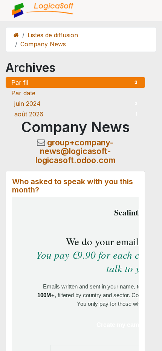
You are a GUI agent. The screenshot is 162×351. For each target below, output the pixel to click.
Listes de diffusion (53, 35)
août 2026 (76, 114)
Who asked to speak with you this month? (72, 185)
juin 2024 (76, 103)
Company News (43, 44)
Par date (23, 93)
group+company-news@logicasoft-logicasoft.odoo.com (75, 151)
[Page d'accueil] (16, 35)
